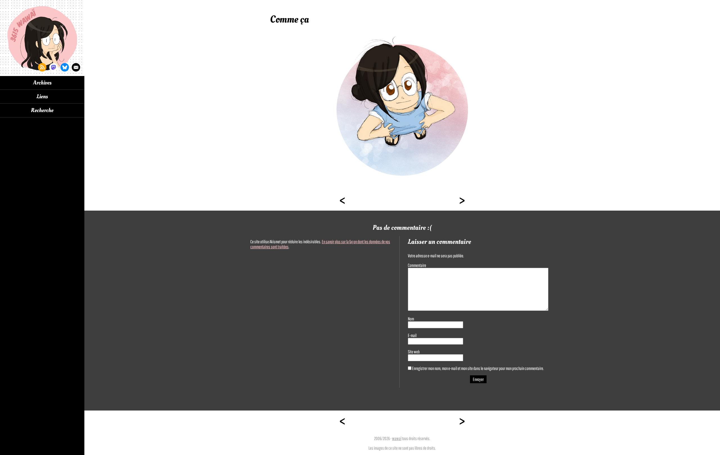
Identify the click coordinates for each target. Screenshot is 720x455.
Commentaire (417, 265)
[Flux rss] (42, 67)
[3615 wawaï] (42, 38)
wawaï (396, 438)
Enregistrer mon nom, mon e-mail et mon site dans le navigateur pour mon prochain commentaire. (478, 368)
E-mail (412, 335)
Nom (411, 318)
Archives (42, 83)
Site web (414, 351)
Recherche (42, 110)
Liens (42, 97)
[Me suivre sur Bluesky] (64, 67)
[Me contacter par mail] (76, 67)
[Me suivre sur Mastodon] (53, 67)
